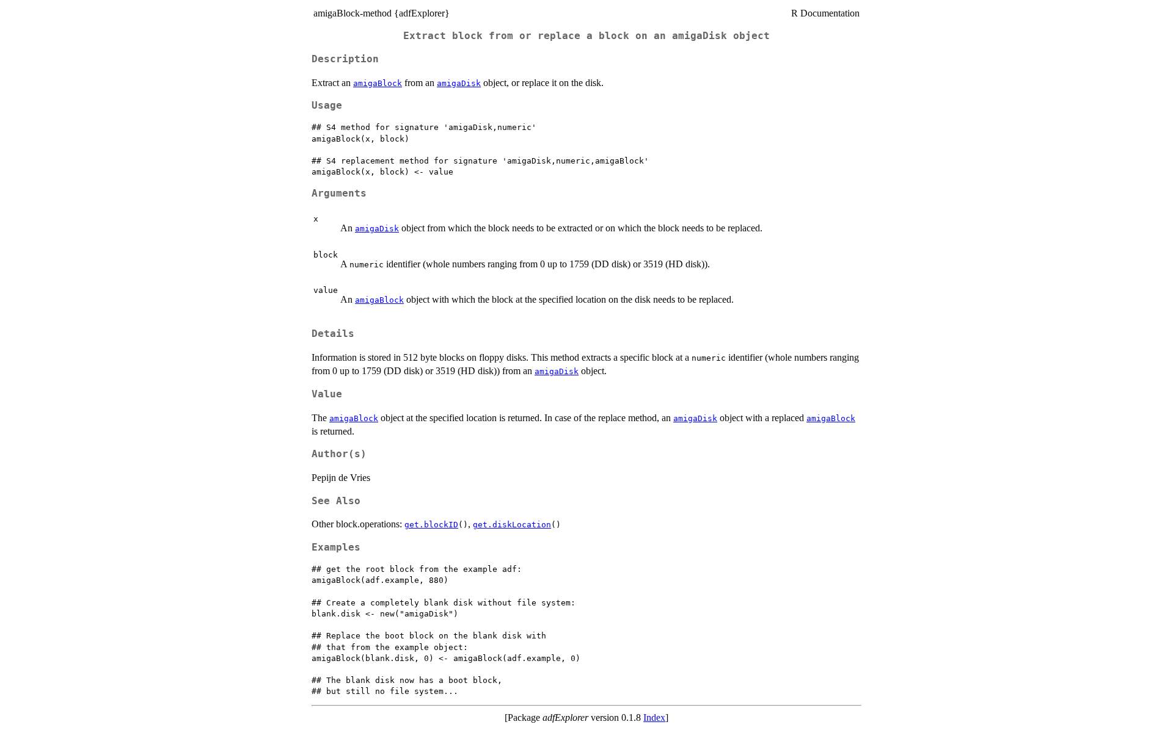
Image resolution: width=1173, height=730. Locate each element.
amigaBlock (377, 83)
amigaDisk (459, 83)
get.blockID (431, 524)
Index (654, 717)
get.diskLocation (512, 524)
